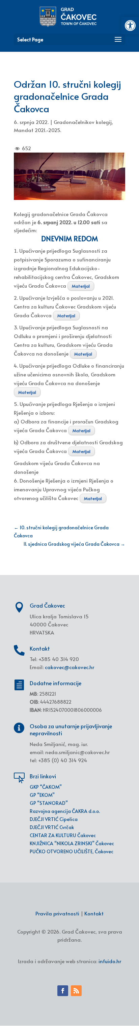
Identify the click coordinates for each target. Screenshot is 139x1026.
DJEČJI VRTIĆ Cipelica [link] (54, 819)
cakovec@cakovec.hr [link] (69, 666)
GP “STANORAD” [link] (49, 803)
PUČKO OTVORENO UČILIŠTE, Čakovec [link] (71, 851)
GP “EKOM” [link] (42, 795)
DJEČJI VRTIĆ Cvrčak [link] (52, 827)
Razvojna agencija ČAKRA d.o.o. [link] (65, 811)
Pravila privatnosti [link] (57, 913)
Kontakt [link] (94, 913)
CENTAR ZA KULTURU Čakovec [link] (63, 835)
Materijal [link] (81, 286)
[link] (130, 25)
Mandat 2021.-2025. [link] (37, 129)
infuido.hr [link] (110, 961)
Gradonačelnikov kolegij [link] (83, 121)
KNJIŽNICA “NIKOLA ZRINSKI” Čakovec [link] (72, 843)
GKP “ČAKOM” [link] (46, 787)
